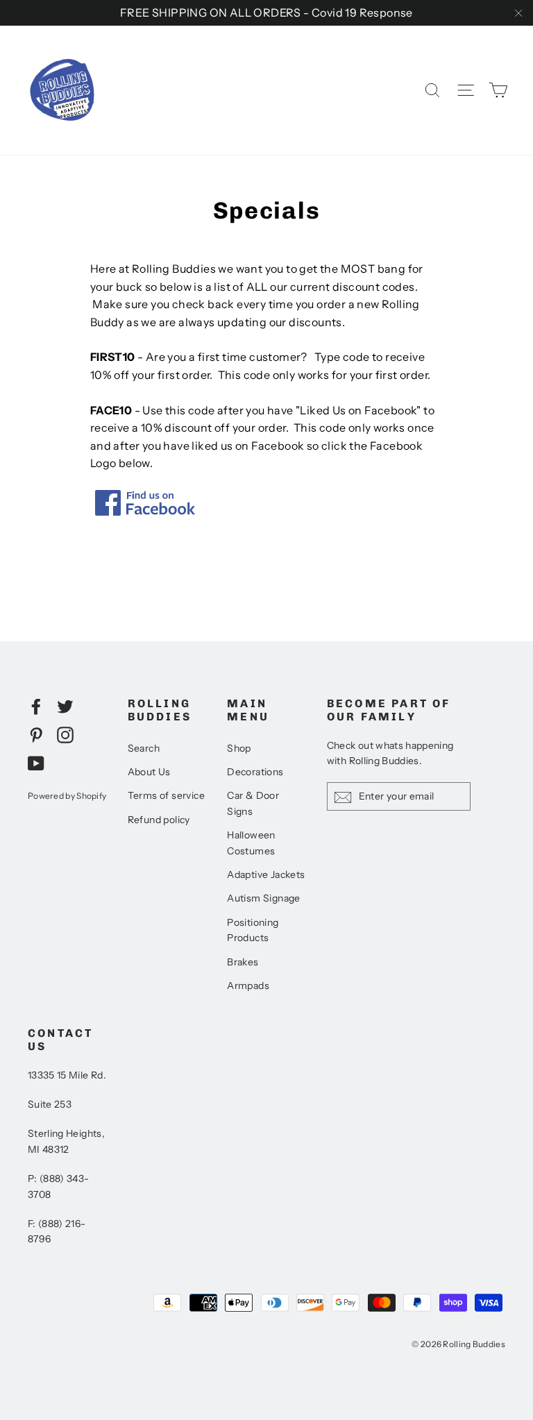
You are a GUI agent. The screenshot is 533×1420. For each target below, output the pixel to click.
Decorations (255, 772)
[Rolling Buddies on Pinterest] (36, 734)
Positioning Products (252, 930)
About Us (149, 772)
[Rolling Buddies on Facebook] (36, 706)
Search (144, 748)
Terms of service (166, 795)
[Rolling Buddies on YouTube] (36, 763)
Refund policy (159, 819)
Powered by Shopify (67, 796)
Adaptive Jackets (266, 874)
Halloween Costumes (251, 842)
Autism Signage (264, 898)
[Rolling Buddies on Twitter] (65, 706)
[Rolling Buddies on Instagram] (65, 734)
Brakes (242, 962)
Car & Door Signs (253, 803)
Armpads (248, 985)
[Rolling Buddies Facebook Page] (145, 511)
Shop (239, 748)
